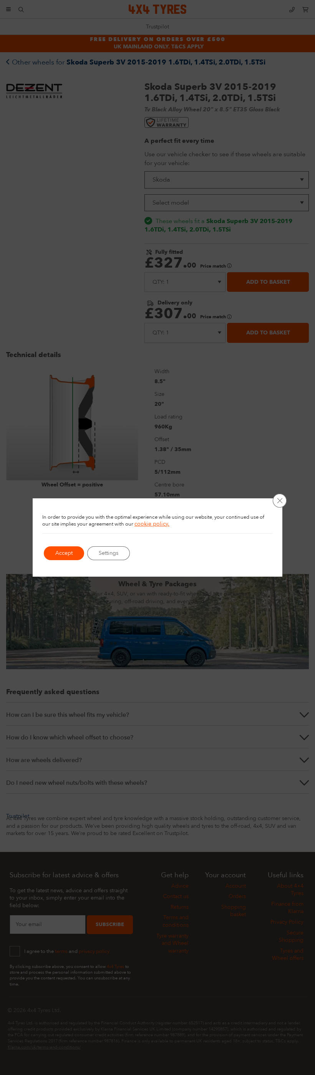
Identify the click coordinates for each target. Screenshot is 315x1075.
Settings (108, 553)
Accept (64, 553)
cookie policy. (151, 524)
